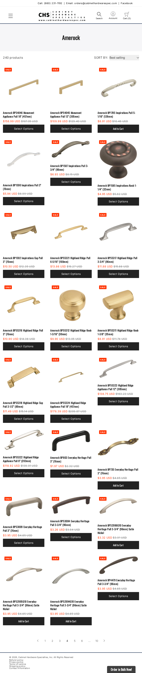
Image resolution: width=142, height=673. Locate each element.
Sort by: (101, 57)
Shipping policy (17, 666)
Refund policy (16, 660)
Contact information (19, 668)
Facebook (127, 3)
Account (113, 16)
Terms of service (17, 664)
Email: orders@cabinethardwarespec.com (91, 3)
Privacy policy (16, 662)
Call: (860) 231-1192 (50, 3)
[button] (10, 16)
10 (96, 640)
